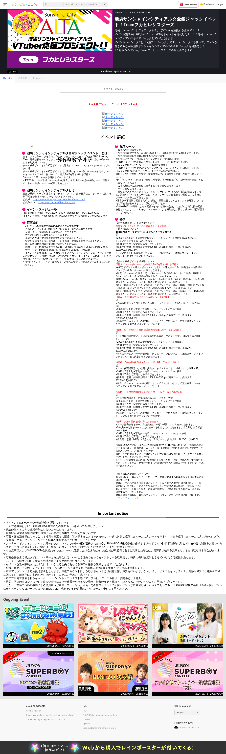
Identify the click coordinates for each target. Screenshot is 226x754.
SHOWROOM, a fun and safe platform (100, 715)
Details (7, 78)
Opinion (86, 724)
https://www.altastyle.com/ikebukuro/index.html (59, 199)
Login (220, 4)
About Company (33, 711)
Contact (86, 719)
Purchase (208, 4)
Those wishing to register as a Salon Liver (45, 719)
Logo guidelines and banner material (99, 728)
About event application (113, 71)
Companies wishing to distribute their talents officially (50, 715)
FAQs (85, 711)
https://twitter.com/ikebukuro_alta (56, 202)
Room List (39, 78)
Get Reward (191, 4)
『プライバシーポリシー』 (129, 498)
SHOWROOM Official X (188, 728)
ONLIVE (22, 78)
